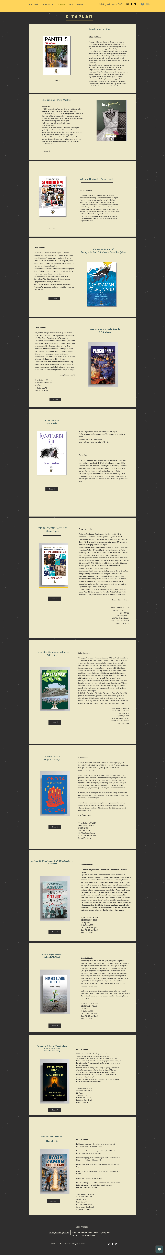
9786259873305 (91, 1006)
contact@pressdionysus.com (59, 1233)
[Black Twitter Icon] (135, 4)
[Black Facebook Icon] (131, 4)
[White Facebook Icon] (112, 1244)
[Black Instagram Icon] (127, 4)
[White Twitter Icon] (108, 1244)
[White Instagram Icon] (116, 1244)
